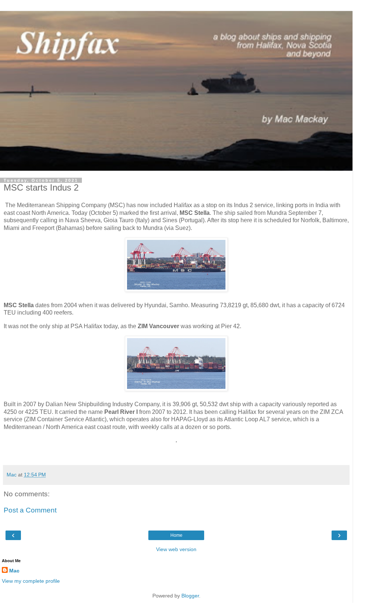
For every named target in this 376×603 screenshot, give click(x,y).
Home (176, 535)
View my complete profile (31, 581)
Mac (14, 571)
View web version (176, 549)
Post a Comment (30, 510)
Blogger (190, 596)
